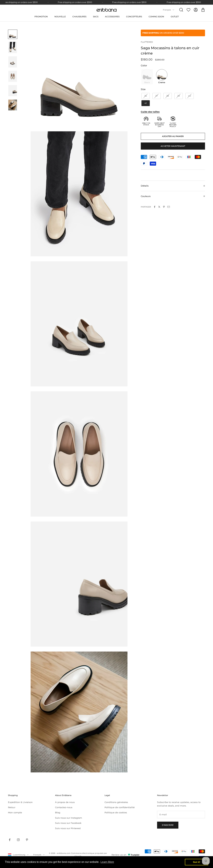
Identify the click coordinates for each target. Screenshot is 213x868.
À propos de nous (65, 802)
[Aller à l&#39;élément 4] (12, 76)
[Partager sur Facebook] (154, 206)
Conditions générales (116, 802)
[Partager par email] (168, 206)
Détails (145, 185)
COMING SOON (156, 16)
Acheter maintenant (173, 146)
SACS (95, 16)
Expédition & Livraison (20, 802)
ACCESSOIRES (112, 16)
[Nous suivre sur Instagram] (18, 839)
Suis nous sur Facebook (68, 823)
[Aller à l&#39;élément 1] (12, 34)
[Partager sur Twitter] (159, 206)
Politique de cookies (116, 812)
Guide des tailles (150, 111)
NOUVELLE (60, 16)
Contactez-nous (63, 807)
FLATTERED (147, 42)
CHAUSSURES (79, 16)
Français (167, 10)
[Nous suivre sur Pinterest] (27, 839)
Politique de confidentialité (120, 807)
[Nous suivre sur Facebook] (9, 839)
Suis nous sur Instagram (68, 817)
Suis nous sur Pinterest (68, 828)
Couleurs (146, 196)
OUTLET (175, 16)
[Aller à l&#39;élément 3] (12, 62)
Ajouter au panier (173, 136)
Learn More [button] (107, 862)
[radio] (147, 76)
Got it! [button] (196, 862)
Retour (11, 807)
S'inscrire (168, 825)
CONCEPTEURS (134, 16)
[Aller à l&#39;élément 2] (12, 47)
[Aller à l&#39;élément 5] (12, 91)
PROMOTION (41, 16)
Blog (57, 812)
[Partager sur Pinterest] (164, 206)
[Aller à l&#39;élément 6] (12, 105)
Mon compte (15, 812)
